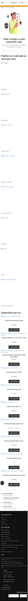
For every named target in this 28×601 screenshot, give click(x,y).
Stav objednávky (5, 530)
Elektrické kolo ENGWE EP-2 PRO (14, 320)
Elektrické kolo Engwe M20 (14, 389)
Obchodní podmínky (6, 538)
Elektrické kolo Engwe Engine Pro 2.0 (14, 423)
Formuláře (3, 543)
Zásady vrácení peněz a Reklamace (9, 540)
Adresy (3, 522)
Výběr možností (14, 330)
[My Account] (22, 3)
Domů (2, 7)
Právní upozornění (5, 589)
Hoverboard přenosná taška (14, 458)
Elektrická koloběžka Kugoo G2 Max (14, 441)
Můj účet (3, 517)
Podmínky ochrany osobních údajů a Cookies (12, 545)
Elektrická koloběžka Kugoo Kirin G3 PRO (14, 475)
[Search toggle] (20, 2)
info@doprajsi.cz (11, 579)
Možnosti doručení (5, 534)
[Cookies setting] (2, 483)
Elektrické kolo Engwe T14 (14, 406)
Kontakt (3, 549)
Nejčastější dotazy (5, 532)
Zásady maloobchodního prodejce (9, 547)
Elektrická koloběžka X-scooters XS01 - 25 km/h (14, 337)
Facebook (5, 585)
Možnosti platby (5, 536)
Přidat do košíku (14, 364)
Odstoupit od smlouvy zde (7, 551)
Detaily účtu (4, 524)
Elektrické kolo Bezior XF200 (14, 372)
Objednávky (4, 519)
